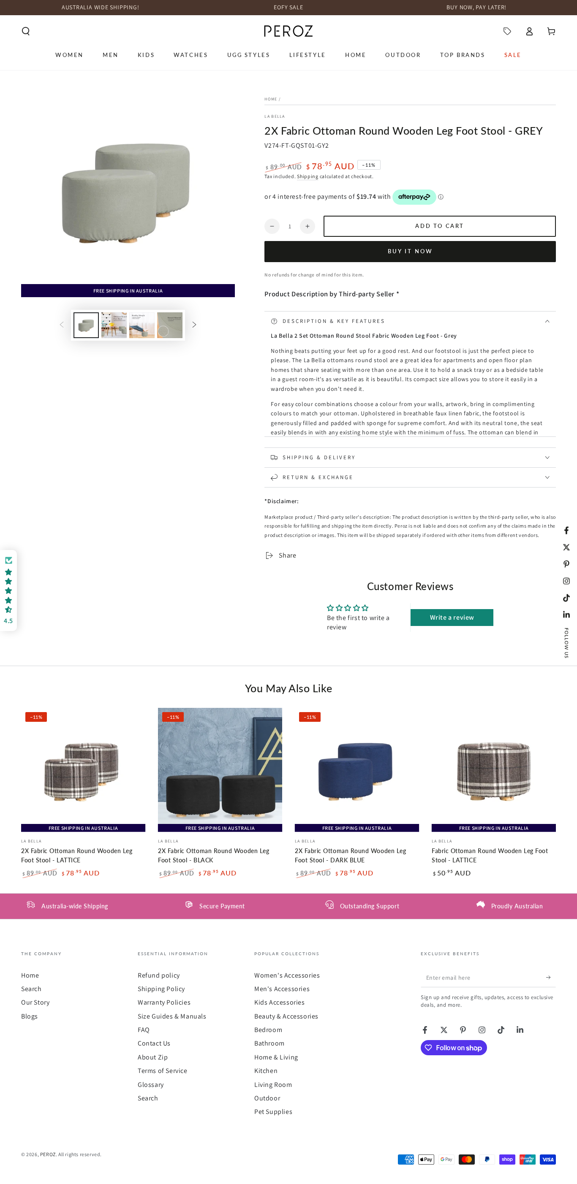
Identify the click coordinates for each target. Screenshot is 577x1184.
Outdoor (267, 1098)
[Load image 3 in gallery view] (142, 325)
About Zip (153, 1057)
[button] (26, 31)
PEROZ (48, 1154)
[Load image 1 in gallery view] (86, 325)
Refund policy (159, 975)
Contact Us (154, 1043)
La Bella (274, 116)
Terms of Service (163, 1070)
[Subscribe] (551, 977)
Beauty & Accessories (286, 1016)
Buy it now (410, 251)
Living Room (273, 1084)
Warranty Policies (164, 1002)
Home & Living (276, 1057)
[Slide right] (194, 325)
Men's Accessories (282, 988)
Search (31, 988)
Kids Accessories (279, 1002)
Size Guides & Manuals (172, 1016)
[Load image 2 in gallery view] (114, 325)
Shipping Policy (161, 988)
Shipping (307, 176)
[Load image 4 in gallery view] (169, 325)
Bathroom (269, 1043)
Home (270, 99)
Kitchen (266, 1070)
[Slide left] (61, 325)
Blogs (29, 1016)
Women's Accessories (287, 975)
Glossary (151, 1084)
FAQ (144, 1029)
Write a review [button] (452, 617)
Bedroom (268, 1029)
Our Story (35, 1002)
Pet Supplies (273, 1111)
